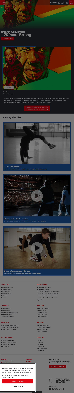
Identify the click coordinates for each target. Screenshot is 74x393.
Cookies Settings (18, 386)
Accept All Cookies (18, 381)
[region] (18, 377)
